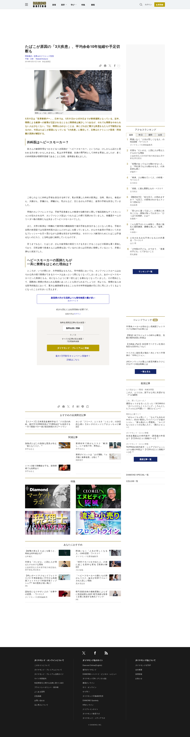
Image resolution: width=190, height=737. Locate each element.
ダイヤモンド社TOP (143, 665)
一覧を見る (146, 371)
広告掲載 (37, 696)
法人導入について (41, 705)
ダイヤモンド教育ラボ (91, 713)
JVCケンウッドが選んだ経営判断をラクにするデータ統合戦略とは (145, 362)
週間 (150, 134)
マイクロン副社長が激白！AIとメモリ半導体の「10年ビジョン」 (145, 354)
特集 (83, 4)
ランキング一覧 (145, 271)
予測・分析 (29, 58)
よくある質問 (39, 691)
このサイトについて (42, 665)
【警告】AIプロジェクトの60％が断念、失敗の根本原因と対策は (145, 336)
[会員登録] (159, 4)
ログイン (148, 4)
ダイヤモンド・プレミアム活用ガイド (49, 674)
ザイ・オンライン (89, 687)
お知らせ (138, 678)
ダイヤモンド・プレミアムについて (48, 669)
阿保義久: (39, 56)
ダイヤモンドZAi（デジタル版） (95, 678)
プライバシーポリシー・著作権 (46, 687)
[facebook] (95, 653)
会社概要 (138, 669)
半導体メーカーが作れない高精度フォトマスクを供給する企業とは (145, 327)
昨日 (141, 134)
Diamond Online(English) (92, 665)
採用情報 (138, 674)
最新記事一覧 (145, 459)
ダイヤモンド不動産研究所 (93, 696)
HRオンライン (88, 705)
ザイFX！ (86, 691)
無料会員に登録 (73, 328)
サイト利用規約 (40, 678)
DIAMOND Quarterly (90, 700)
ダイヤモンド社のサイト (93, 660)
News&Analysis (42, 58)
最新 (131, 134)
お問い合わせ (39, 700)
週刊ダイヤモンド (89, 669)
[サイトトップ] (39, 4)
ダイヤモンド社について (145, 660)
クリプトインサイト (90, 709)
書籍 (93, 4)
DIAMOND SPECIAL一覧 (137, 474)
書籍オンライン (89, 683)
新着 (54, 4)
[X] (83, 653)
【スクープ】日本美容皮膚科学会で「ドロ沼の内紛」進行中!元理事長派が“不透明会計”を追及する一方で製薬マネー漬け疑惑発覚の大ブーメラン (47, 424)
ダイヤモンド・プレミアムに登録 (73, 347)
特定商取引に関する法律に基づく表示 (49, 683)
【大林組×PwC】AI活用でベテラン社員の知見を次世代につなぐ (145, 345)
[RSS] (106, 653)
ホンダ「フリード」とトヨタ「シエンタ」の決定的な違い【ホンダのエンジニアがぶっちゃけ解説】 (98, 424)
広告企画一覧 (132, 481)
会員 (160, 134)
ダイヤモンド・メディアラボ (94, 718)
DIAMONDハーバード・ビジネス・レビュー (100, 674)
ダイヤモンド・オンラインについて (49, 660)
